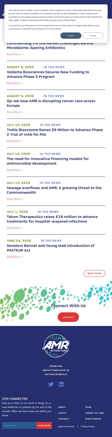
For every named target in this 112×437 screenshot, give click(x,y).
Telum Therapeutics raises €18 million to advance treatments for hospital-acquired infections (52, 219)
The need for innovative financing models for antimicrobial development (48, 161)
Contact (68, 317)
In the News (54, 67)
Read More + (15, 54)
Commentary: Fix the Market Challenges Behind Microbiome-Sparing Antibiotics (50, 45)
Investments (93, 418)
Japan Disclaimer (66, 426)
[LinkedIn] (61, 384)
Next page (94, 273)
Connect (63, 418)
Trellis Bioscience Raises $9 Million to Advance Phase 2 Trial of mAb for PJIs (55, 132)
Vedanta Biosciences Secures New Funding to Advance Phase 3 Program (48, 74)
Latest (62, 412)
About (62, 406)
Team (88, 406)
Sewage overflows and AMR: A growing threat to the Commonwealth (54, 190)
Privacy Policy (88, 426)
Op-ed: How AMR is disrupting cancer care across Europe (51, 103)
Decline (93, 35)
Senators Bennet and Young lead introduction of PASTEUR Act (51, 248)
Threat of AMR (94, 412)
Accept (71, 35)
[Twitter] (51, 384)
